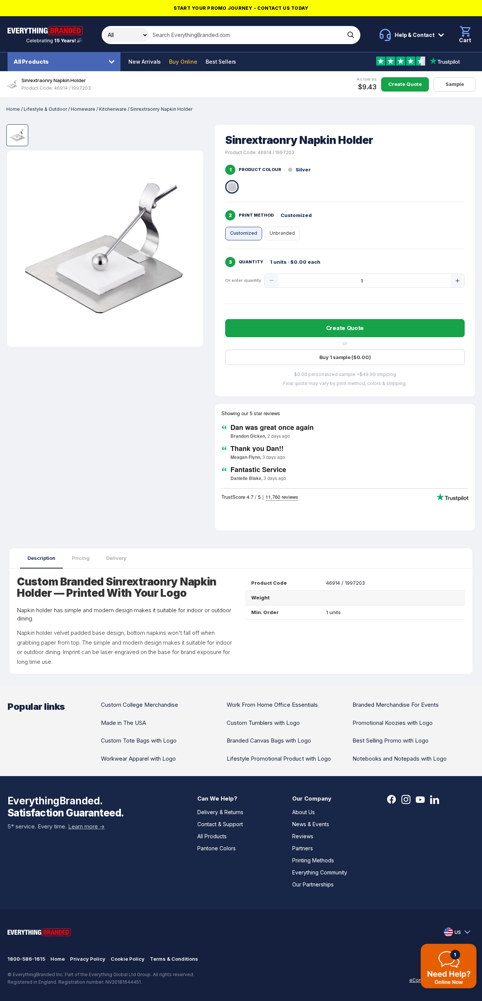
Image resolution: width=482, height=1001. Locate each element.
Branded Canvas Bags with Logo (269, 740)
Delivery (116, 558)
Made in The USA (123, 722)
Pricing (81, 558)
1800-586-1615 (26, 959)
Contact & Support (220, 824)
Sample (454, 84)
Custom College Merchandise (139, 704)
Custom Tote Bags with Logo (139, 740)
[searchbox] (246, 35)
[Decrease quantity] (271, 280)
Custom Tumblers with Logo (263, 722)
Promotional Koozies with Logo (392, 722)
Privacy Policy (87, 959)
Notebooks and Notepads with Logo (399, 758)
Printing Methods (313, 860)
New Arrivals (144, 61)
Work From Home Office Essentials (272, 704)
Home (13, 109)
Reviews (302, 836)
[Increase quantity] (457, 280)
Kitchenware (113, 109)
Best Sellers (221, 61)
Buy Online (183, 61)
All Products (31, 61)
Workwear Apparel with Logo (138, 758)
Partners (302, 848)
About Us (303, 812)
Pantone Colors (216, 848)
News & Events (310, 824)
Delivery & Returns (220, 812)
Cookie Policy (128, 959)
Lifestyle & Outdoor (45, 109)
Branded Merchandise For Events (395, 704)
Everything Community (319, 872)
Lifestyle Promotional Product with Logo (279, 758)
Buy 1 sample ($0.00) (345, 357)
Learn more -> (86, 826)
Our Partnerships (313, 884)
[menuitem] (66, 61)
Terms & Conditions (174, 959)
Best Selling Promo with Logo (390, 740)
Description (41, 558)
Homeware (83, 109)
